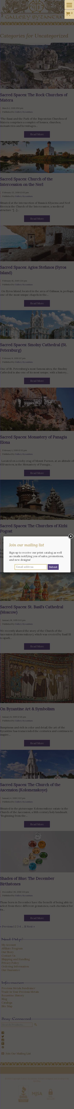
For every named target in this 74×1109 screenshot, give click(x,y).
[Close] (70, 536)
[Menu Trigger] (69, 4)
